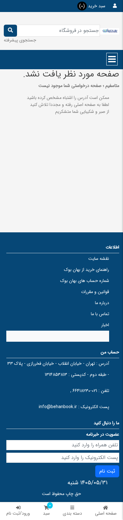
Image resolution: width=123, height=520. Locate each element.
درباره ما (102, 302)
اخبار (105, 324)
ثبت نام (107, 471)
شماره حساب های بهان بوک (84, 280)
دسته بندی (72, 513)
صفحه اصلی (106, 513)
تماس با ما (100, 313)
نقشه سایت (98, 258)
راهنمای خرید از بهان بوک (86, 269)
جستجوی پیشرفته (20, 40)
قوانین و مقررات (95, 291)
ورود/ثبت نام (18, 513)
